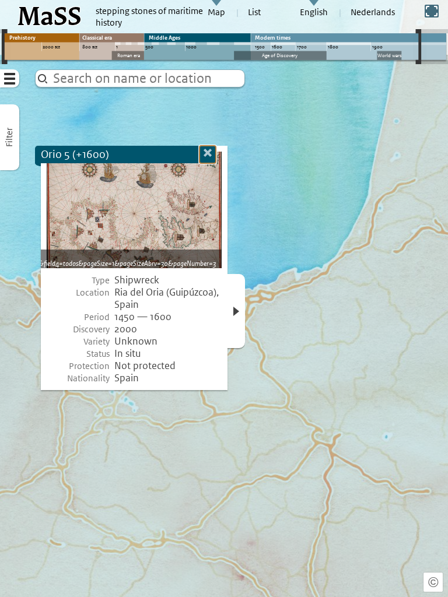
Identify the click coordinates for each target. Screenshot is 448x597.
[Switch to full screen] (432, 11)
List (254, 12)
